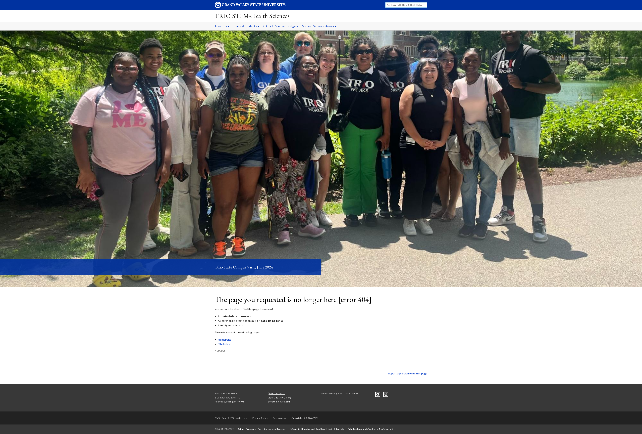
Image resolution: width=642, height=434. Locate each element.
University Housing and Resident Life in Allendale (316, 429)
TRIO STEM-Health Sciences (252, 16)
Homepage (224, 339)
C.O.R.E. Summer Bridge (279, 26)
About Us (221, 26)
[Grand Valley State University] (250, 7)
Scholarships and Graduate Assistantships (372, 429)
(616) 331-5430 (276, 393)
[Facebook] (378, 394)
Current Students (245, 26)
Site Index (224, 344)
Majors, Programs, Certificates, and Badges (261, 429)
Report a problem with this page (407, 373)
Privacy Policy (260, 418)
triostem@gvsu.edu (279, 401)
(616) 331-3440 (276, 397)
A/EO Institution (231, 418)
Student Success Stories (318, 26)
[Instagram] (385, 394)
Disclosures (279, 418)
